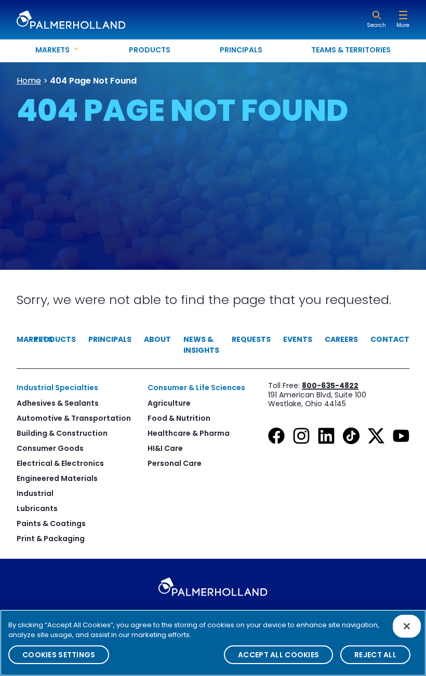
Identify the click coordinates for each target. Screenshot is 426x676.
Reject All (375, 655)
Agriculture (169, 403)
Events (297, 339)
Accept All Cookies (278, 655)
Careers (341, 339)
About (157, 339)
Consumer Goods (50, 448)
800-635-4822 (330, 385)
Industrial (35, 493)
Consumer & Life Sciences (196, 387)
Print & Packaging (51, 538)
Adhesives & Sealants (58, 403)
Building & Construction (62, 433)
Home (29, 81)
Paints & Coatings (51, 523)
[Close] (407, 626)
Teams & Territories (351, 50)
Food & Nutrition (179, 418)
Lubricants (37, 508)
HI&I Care (165, 448)
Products (149, 50)
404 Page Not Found (93, 81)
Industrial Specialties (57, 387)
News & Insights (201, 344)
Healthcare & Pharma (189, 433)
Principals (241, 50)
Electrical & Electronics (60, 463)
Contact (389, 339)
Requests (251, 339)
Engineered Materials (57, 478)
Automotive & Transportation (74, 418)
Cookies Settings (58, 655)
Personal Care (175, 463)
